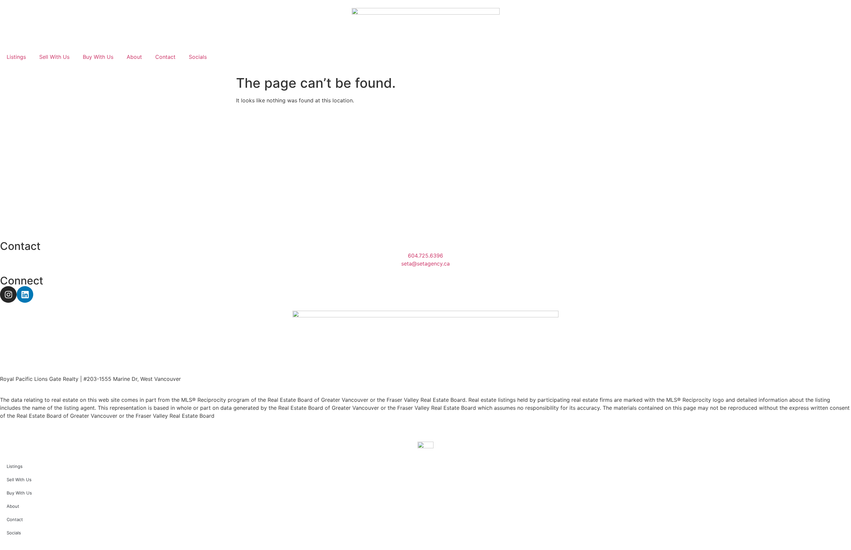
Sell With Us (54, 57)
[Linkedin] (25, 294)
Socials (198, 57)
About (134, 57)
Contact (165, 57)
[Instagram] (8, 294)
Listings (16, 57)
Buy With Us (98, 57)
